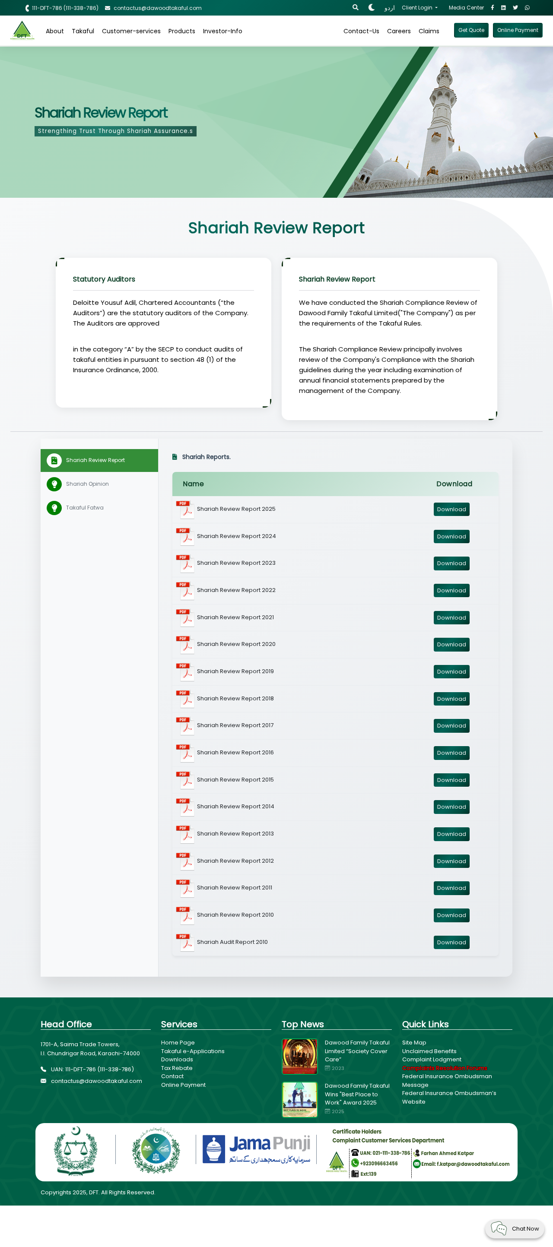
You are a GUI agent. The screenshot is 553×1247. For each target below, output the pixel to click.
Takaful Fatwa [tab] (85, 507)
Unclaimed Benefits (429, 1051)
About (55, 31)
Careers (399, 31)
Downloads (177, 1059)
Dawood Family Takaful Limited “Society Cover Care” (357, 1050)
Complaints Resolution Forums (444, 1068)
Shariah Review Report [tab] (95, 460)
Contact (172, 1076)
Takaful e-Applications (193, 1051)
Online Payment (183, 1085)
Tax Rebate (177, 1068)
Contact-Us (361, 31)
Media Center (466, 7)
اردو (390, 7)
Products (181, 31)
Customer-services (131, 31)
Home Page (178, 1042)
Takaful (83, 31)
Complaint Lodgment (431, 1059)
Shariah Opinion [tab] (87, 483)
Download (451, 509)
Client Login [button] (418, 7)
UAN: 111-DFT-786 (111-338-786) (92, 1069)
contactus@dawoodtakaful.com (96, 1081)
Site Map (414, 1042)
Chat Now (525, 1229)
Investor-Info (222, 31)
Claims (429, 31)
